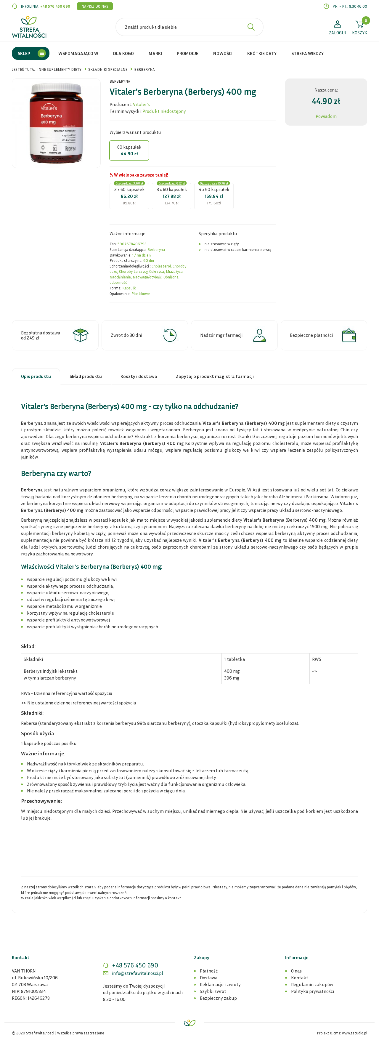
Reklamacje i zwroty (220, 984)
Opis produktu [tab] (36, 376)
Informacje (297, 957)
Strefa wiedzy (307, 53)
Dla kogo (123, 53)
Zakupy (201, 957)
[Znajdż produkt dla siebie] (251, 27)
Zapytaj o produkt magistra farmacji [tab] (215, 376)
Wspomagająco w (78, 53)
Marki (155, 53)
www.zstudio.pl (354, 1033)
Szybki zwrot (213, 991)
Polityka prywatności (312, 991)
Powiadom (326, 116)
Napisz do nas (94, 6)
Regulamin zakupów (312, 984)
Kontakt (299, 977)
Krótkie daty (262, 53)
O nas (296, 971)
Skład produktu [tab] (86, 376)
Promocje (187, 53)
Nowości (222, 53)
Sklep (24, 53)
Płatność (209, 971)
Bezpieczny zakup (218, 998)
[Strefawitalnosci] (29, 27)
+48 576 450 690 (55, 6)
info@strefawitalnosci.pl (137, 973)
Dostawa (208, 977)
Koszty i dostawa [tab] (139, 376)
